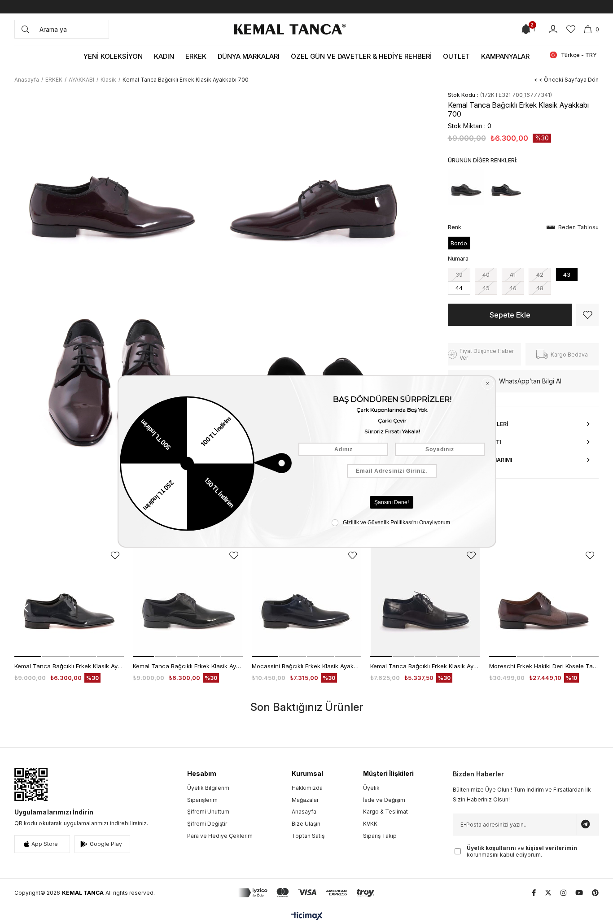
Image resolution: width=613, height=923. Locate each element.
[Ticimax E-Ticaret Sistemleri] (307, 916)
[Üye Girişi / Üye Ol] (553, 29)
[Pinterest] (595, 892)
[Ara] (25, 29)
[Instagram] (563, 892)
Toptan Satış (308, 835)
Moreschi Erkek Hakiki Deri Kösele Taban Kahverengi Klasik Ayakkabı (544, 666)
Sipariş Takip (380, 835)
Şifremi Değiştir (207, 823)
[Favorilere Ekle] (587, 315)
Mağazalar (305, 800)
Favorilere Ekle (115, 555)
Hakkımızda (307, 787)
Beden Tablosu (578, 227)
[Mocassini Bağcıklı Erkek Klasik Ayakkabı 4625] (307, 602)
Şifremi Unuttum (208, 811)
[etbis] (31, 784)
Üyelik (371, 787)
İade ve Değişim (384, 800)
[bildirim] (525, 29)
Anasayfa (304, 811)
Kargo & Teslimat (385, 811)
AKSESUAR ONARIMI (484, 460)
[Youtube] (579, 892)
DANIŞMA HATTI (479, 442)
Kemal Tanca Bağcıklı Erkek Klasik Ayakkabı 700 (69, 666)
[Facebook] (534, 892)
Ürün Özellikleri (482, 424)
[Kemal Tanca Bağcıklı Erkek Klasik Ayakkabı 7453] (425, 602)
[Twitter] (548, 892)
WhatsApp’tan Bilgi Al (530, 381)
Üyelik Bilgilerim (208, 787)
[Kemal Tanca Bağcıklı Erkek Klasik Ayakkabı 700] (466, 187)
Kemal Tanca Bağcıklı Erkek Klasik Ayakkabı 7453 (425, 666)
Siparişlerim (202, 800)
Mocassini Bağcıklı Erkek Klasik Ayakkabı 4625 (307, 666)
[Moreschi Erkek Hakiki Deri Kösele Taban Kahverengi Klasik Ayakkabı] (544, 602)
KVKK (370, 823)
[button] (27, 656)
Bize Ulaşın (306, 823)
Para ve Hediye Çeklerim (220, 835)
